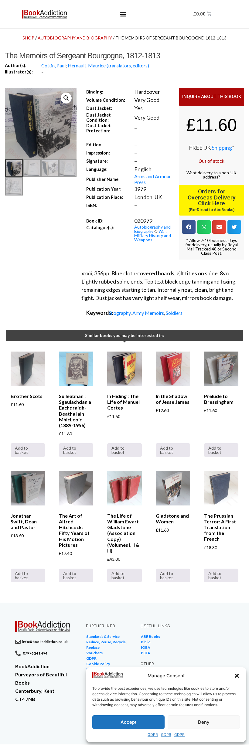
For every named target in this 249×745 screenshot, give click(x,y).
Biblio (146, 642)
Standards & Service (103, 636)
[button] (237, 676)
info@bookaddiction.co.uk (45, 641)
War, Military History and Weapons (152, 235)
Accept (129, 722)
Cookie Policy (98, 664)
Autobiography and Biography (75, 37)
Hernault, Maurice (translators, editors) (108, 65)
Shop (28, 37)
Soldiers (174, 313)
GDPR (153, 734)
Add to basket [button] (21, 450)
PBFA (145, 653)
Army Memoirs (148, 313)
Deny (204, 722)
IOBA (145, 647)
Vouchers (94, 653)
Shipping (222, 147)
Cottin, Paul (53, 65)
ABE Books (150, 636)
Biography (120, 313)
